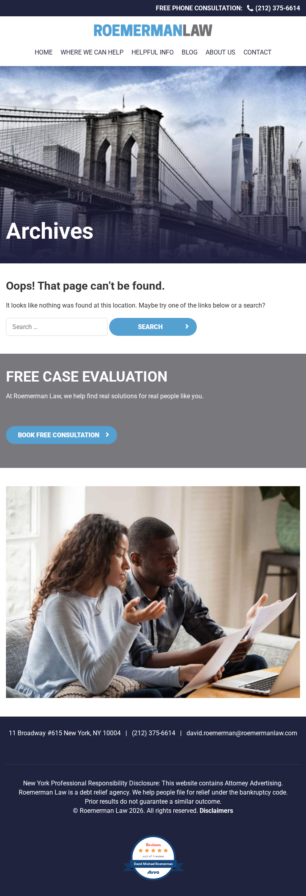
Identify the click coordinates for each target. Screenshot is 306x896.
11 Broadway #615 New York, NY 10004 (65, 733)
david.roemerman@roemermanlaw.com (241, 733)
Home (44, 52)
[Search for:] (57, 327)
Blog (190, 52)
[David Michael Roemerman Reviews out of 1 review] (153, 879)
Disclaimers (216, 810)
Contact (257, 52)
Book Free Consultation (58, 435)
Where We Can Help (92, 52)
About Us (220, 52)
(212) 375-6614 (277, 8)
